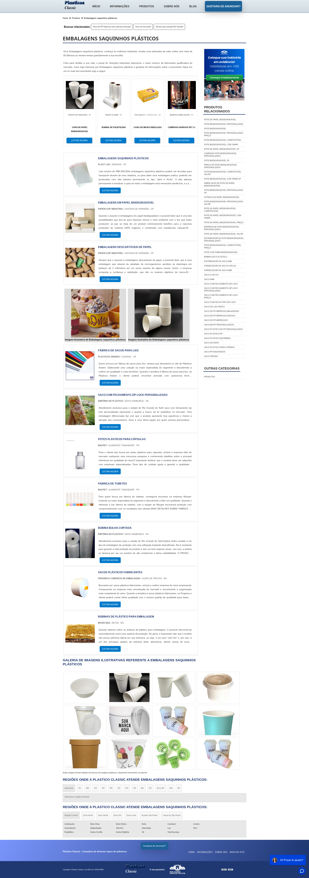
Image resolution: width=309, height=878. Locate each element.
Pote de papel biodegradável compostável (220, 209)
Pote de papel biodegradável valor (223, 234)
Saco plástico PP (213, 334)
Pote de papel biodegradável (220, 120)
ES (95, 788)
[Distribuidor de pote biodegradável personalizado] (129, 720)
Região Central (71, 815)
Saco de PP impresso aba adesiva (221, 311)
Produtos (146, 6)
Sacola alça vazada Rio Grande (169, 27)
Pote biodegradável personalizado (223, 124)
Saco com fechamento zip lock (221, 284)
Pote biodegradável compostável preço (222, 246)
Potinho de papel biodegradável (222, 197)
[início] (75, 5)
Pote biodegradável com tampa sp (222, 179)
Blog (193, 6)
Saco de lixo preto (143, 27)
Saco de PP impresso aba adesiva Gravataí (112, 27)
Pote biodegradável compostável (222, 140)
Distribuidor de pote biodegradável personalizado (224, 239)
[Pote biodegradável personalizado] (218, 753)
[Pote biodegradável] (218, 720)
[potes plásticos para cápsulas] (80, 467)
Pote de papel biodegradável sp (221, 149)
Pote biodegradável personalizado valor (223, 202)
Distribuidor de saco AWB (218, 261)
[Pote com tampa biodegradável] (129, 687)
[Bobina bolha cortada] (80, 556)
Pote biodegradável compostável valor (222, 173)
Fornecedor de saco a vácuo (220, 266)
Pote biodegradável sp (216, 160)
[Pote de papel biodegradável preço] (85, 753)
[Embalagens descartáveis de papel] (80, 275)
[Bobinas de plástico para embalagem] (80, 644)
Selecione (69, 788)
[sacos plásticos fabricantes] (80, 600)
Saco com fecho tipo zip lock (220, 302)
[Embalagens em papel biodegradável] (80, 230)
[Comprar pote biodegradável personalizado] (174, 720)
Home (191, 852)
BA (142, 788)
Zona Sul (117, 815)
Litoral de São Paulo (172, 815)
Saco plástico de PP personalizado (223, 329)
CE (150, 788)
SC (119, 788)
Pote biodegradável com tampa (221, 144)
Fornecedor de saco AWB (218, 270)
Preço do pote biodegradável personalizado (220, 166)
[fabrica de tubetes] (80, 511)
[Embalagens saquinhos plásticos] (80, 186)
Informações (119, 6)
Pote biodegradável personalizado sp (223, 191)
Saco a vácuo (211, 275)
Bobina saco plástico (215, 257)
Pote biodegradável (215, 129)
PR (111, 788)
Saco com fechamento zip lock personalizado (221, 289)
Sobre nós (171, 6)
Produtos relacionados (217, 109)
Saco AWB (209, 279)
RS (127, 788)
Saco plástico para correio (219, 347)
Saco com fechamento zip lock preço (221, 296)
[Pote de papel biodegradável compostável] (85, 720)
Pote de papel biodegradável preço (223, 222)
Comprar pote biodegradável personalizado (220, 154)
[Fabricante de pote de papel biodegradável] (85, 687)
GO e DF (160, 788)
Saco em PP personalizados (219, 325)
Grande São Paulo (149, 815)
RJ (80, 788)
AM (170, 788)
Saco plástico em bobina (217, 338)
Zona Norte (88, 815)
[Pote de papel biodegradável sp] (174, 753)
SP (103, 788)
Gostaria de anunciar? (223, 6)
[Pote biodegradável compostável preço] (174, 687)
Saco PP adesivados (214, 352)
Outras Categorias (221, 368)
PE (134, 788)
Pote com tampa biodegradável (221, 252)
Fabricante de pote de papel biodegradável (219, 184)
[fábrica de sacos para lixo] (80, 378)
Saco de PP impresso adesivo (219, 316)
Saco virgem (211, 356)
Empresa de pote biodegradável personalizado (221, 228)
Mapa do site (237, 852)
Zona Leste (131, 815)
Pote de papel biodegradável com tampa (222, 216)
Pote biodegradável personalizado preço (223, 134)
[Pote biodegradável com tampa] (218, 687)
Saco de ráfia (211, 343)
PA (179, 788)
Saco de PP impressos (216, 320)
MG (87, 788)
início (96, 6)
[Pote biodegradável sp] (129, 753)
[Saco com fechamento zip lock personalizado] (80, 423)
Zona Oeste (103, 815)
